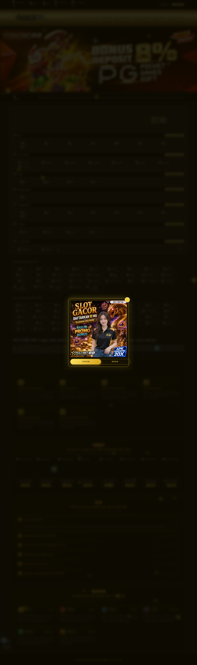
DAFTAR (86, 362)
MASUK (115, 362)
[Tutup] (127, 299)
